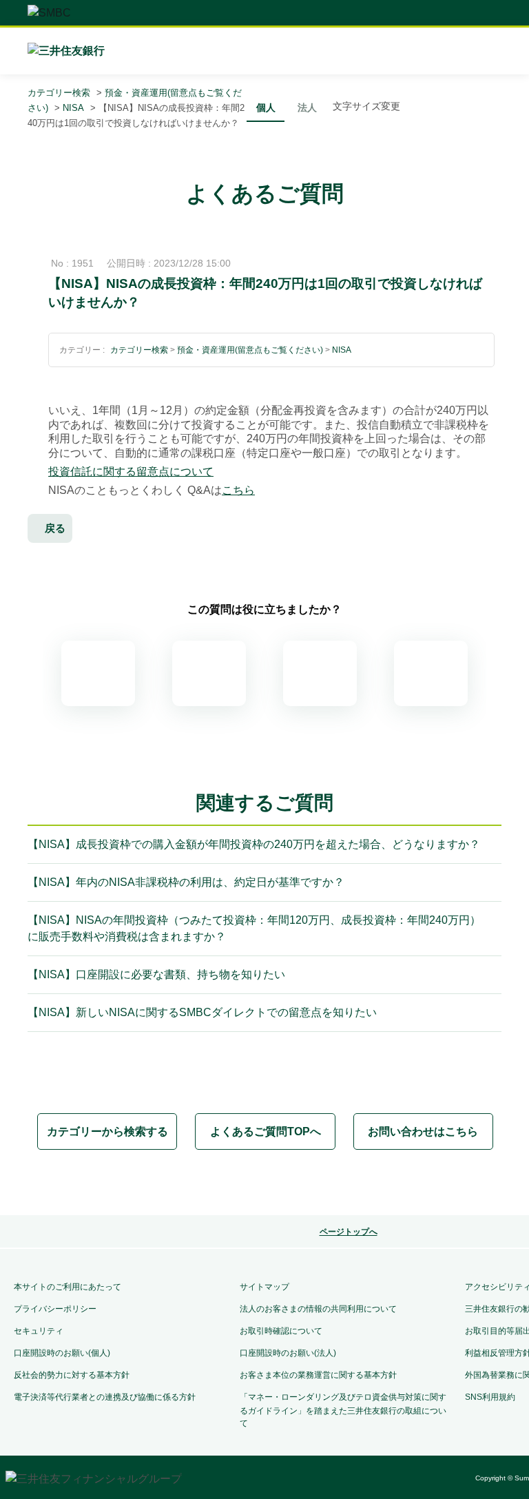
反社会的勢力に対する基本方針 (71, 1375)
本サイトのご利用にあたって (67, 1287)
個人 (266, 107)
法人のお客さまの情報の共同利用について (318, 1309)
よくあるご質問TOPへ (265, 1131)
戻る (55, 528)
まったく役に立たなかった (431, 673)
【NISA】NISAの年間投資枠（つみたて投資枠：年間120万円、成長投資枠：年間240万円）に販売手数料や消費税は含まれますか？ (254, 928)
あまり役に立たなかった (320, 673)
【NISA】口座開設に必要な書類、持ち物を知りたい (156, 974)
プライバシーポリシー (55, 1309)
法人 (307, 107)
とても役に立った (98, 673)
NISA (73, 108)
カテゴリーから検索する (107, 1131)
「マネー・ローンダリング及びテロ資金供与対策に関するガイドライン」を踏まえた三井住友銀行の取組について (343, 1410)
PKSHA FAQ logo (339, 1183)
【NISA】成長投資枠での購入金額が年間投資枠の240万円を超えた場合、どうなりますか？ (254, 844)
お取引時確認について (281, 1331)
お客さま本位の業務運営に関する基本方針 (318, 1375)
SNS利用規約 (490, 1397)
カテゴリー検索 (59, 92)
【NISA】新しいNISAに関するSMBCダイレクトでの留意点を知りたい (202, 1012)
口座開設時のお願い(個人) (62, 1353)
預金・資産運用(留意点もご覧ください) (250, 350)
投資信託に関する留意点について (131, 471)
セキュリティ (38, 1331)
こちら (238, 490)
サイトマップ (264, 1287)
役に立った (209, 673)
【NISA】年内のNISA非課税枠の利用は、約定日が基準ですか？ (186, 882)
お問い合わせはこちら (423, 1131)
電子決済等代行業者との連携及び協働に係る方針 (105, 1397)
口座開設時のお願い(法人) (288, 1353)
